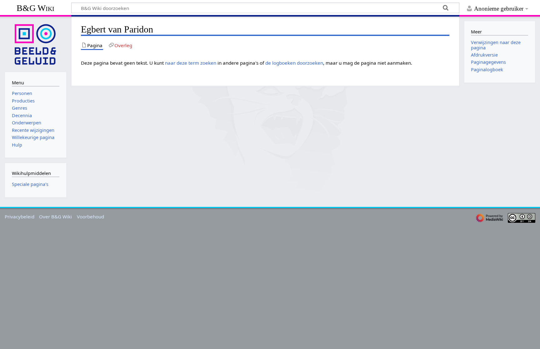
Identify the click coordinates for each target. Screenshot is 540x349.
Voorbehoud (90, 216)
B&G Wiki (35, 8)
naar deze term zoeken (190, 63)
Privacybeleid (19, 216)
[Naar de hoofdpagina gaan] (36, 43)
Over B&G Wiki (55, 216)
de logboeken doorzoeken (294, 63)
